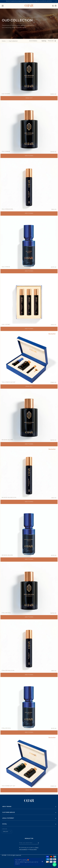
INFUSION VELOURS (7, 439)
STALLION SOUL (6, 612)
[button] (2, 5)
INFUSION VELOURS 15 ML (9, 497)
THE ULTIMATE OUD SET (8, 382)
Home (4, 41)
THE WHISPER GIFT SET (8, 785)
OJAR (8, 855)
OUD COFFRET (6, 324)
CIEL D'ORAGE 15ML (7, 209)
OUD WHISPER (6, 93)
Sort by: (44, 41)
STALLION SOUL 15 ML (8, 670)
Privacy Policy (33, 849)
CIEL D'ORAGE (6, 151)
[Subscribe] (37, 842)
